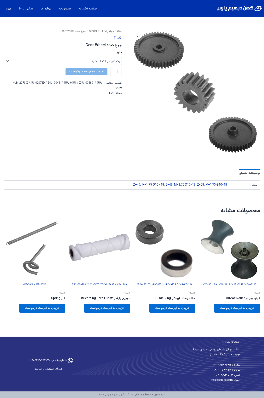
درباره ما (46, 8)
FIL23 (103, 31)
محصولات (65, 8)
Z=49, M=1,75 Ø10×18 (180, 184)
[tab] (249, 173)
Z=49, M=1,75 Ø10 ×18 (148, 184)
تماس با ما (26, 8)
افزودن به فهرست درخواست (86, 71)
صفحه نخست (88, 8)
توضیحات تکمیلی (249, 173)
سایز (119, 52)
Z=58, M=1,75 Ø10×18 (212, 184)
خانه (119, 31)
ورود (8, 8)
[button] (138, 35)
